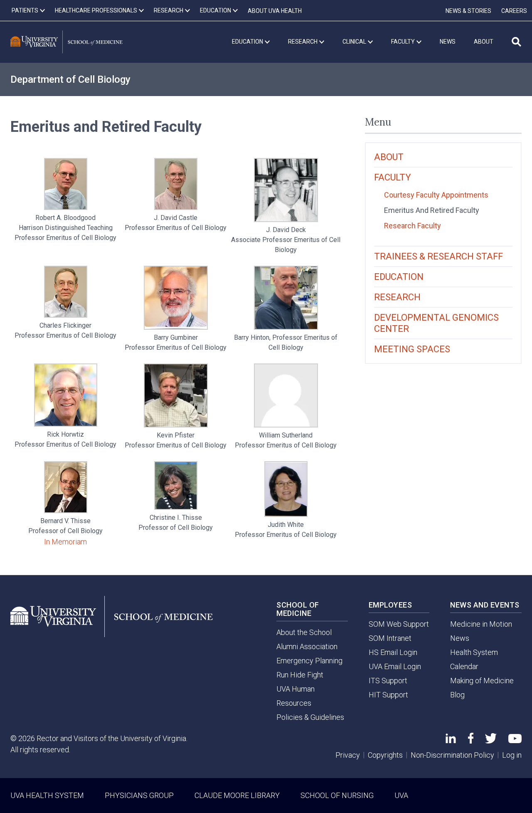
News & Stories (468, 10)
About (389, 157)
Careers (514, 10)
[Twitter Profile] (491, 740)
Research (397, 297)
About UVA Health (275, 10)
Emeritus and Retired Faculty (431, 210)
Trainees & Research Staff (438, 256)
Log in (512, 755)
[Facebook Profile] (470, 740)
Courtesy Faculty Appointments (436, 194)
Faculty (392, 177)
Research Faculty (412, 225)
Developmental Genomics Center (436, 323)
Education (399, 277)
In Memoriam (65, 541)
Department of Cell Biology (70, 79)
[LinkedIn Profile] (450, 740)
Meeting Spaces (412, 349)
